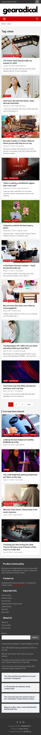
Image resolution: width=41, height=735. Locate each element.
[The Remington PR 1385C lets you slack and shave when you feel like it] (20, 331)
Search (4, 633)
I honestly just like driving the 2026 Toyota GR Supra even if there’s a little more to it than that (19, 547)
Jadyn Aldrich (19, 445)
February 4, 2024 (8, 106)
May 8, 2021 (7, 311)
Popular (7, 260)
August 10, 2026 (8, 480)
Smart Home (32, 133)
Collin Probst (16, 311)
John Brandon (17, 552)
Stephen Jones (22, 231)
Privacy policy (6, 595)
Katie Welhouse (21, 66)
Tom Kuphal (20, 146)
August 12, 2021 (8, 271)
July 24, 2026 (7, 552)
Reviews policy (7, 598)
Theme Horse (23, 729)
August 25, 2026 (8, 445)
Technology (8, 136)
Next (29, 404)
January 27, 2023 (9, 146)
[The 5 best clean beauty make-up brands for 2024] (20, 46)
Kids (15, 133)
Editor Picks (8, 55)
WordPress (27, 731)
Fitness (17, 434)
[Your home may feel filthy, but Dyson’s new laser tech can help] (20, 371)
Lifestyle (17, 55)
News (5, 178)
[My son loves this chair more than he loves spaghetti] (20, 291)
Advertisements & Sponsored (12, 604)
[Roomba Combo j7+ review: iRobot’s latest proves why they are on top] (20, 126)
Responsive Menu (37, 2)
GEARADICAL (25, 726)
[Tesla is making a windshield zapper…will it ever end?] (20, 169)
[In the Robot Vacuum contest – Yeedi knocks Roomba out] (20, 251)
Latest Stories (6, 606)
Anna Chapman (23, 188)
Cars (5, 539)
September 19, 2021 (10, 188)
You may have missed (13, 411)
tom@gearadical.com (19, 585)
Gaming (6, 469)
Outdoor (15, 220)
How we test (6, 601)
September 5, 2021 (9, 231)
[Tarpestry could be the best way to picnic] (20, 211)
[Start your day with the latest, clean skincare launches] (20, 86)
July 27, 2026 (7, 515)
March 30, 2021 (8, 391)
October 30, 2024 (9, 66)
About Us (5, 622)
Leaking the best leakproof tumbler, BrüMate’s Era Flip (20, 644)
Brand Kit (5, 609)
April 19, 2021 (7, 351)
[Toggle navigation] (4, 18)
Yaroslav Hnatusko (19, 351)
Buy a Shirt (5, 612)
